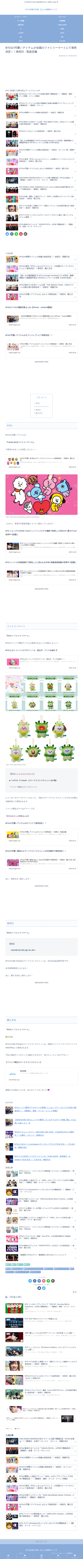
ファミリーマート (42, 406)
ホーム (21, 1553)
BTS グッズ (10, 1272)
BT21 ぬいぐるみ (17, 1268)
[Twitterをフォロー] (44, 1288)
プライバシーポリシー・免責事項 (61, 1553)
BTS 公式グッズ (35, 1272)
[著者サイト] (39, 1288)
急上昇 (27, 1264)
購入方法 (39, 413)
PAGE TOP (42, 1542)
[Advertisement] (41, 71)
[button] (77, 717)
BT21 (38, 403)
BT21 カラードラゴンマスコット (34, 1268)
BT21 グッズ (49, 1268)
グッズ (21, 1264)
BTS (14, 1264)
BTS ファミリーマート (22, 1272)
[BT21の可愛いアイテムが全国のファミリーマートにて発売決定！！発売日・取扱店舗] (39, 1281)
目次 (38, 397)
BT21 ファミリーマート (62, 1268)
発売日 (38, 410)
